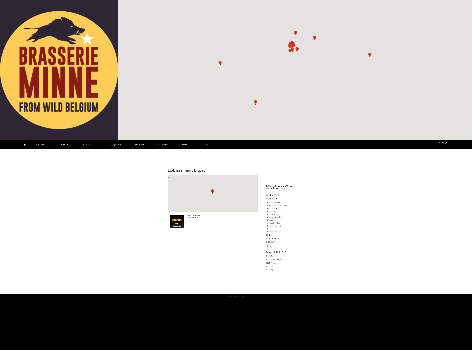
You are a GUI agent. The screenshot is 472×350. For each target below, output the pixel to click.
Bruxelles (271, 211)
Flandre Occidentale (275, 214)
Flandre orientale (274, 217)
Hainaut (270, 229)
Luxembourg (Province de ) (277, 205)
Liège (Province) (273, 202)
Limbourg (271, 220)
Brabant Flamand (273, 232)
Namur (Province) (274, 226)
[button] (292, 46)
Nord (269, 246)
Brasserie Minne (239, 296)
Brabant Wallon (273, 208)
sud (268, 249)
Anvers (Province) (274, 223)
